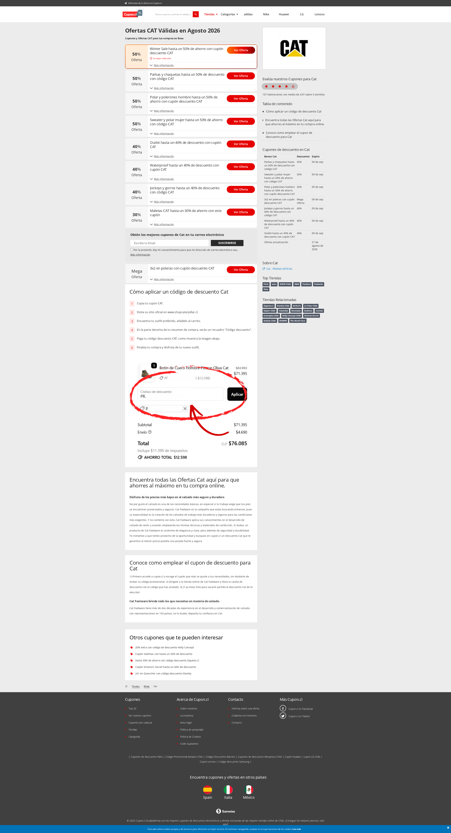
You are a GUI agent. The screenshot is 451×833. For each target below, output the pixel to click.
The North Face (297, 321)
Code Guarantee (189, 743)
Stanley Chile (283, 306)
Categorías (228, 14)
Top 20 (132, 708)
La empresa (186, 715)
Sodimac (308, 310)
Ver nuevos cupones (140, 715)
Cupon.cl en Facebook (301, 708)
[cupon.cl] (126, 686)
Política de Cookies (190, 736)
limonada (296, 310)
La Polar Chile (310, 306)
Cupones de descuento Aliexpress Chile (260, 756)
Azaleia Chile (270, 321)
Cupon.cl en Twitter (299, 716)
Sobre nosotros (188, 708)
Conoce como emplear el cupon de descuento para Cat (289, 135)
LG (302, 14)
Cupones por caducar (140, 722)
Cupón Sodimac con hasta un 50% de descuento (163, 654)
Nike (266, 14)
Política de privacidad (191, 729)
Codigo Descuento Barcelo (220, 756)
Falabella (318, 284)
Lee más (296, 829)
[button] (448, 828)
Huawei (284, 14)
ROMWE (283, 321)
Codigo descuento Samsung (233, 761)
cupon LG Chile (312, 756)
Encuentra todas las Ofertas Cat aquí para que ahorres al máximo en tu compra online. (295, 122)
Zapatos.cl (268, 306)
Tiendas (209, 14)
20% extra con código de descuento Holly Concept (164, 647)
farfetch (297, 306)
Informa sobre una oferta (245, 708)
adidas (248, 14)
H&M (296, 284)
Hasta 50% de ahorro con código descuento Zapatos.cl (167, 660)
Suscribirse (227, 243)
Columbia (283, 310)
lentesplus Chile (271, 315)
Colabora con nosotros (244, 715)
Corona (319, 310)
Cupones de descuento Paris (147, 756)
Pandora (306, 284)
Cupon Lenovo (208, 761)
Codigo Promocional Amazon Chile (184, 756)
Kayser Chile (269, 310)
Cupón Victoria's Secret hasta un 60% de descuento (165, 667)
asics (274, 284)
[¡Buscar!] (196, 14)
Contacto (237, 722)
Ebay (266, 289)
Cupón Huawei (293, 756)
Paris (266, 284)
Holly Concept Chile (291, 315)
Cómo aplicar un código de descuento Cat (294, 111)
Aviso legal (185, 722)
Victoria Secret (311, 315)
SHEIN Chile (285, 284)
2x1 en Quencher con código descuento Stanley (163, 673)
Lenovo (320, 14)
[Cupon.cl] (132, 14)
